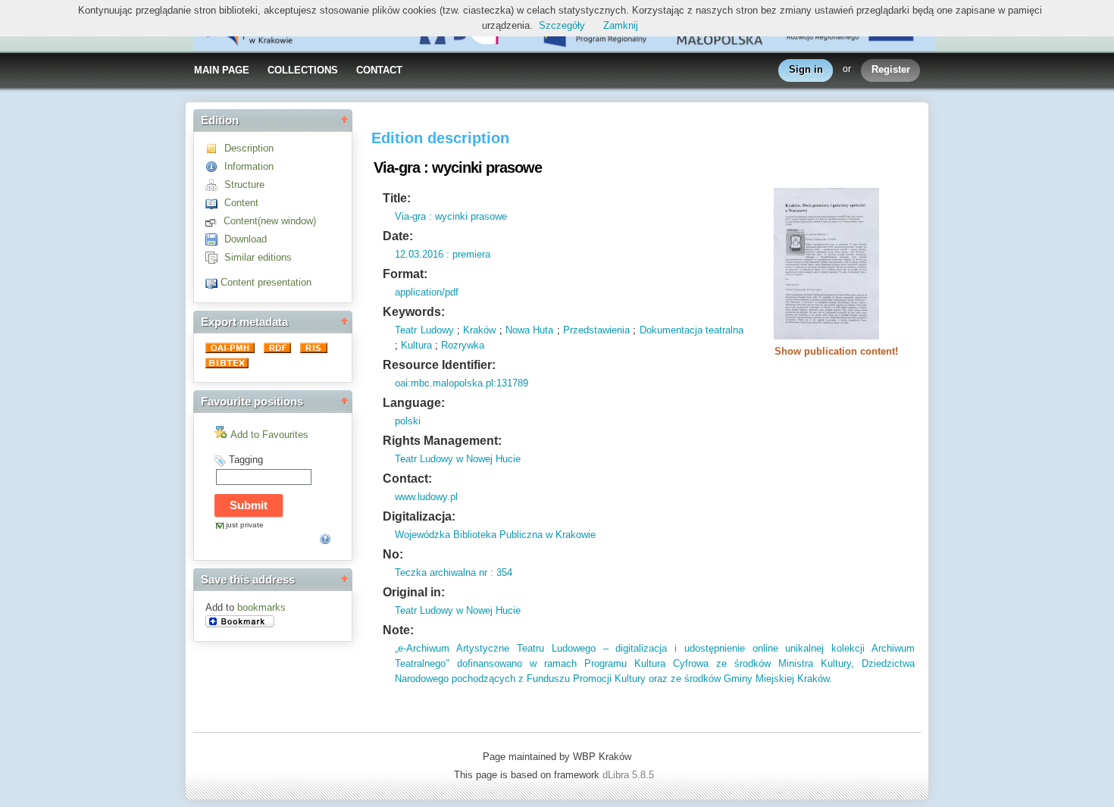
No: (393, 554)
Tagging (246, 459)
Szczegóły (562, 25)
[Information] (214, 166)
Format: (405, 273)
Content (241, 202)
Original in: (414, 592)
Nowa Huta (529, 330)
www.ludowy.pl (426, 496)
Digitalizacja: (419, 516)
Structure (244, 184)
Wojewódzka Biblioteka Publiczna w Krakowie (495, 534)
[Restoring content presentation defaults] (213, 282)
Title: (397, 198)
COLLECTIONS (303, 70)
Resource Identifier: (439, 364)
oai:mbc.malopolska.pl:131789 (461, 383)
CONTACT (379, 70)
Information (249, 166)
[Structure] (214, 184)
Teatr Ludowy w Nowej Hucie (458, 458)
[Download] (214, 239)
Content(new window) (270, 221)
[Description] (214, 148)
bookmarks (261, 607)
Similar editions (258, 257)
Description (249, 148)
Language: (414, 402)
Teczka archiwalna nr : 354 (453, 572)
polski (408, 421)
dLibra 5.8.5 (629, 774)
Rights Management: (442, 440)
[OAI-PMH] (231, 349)
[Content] (214, 202)
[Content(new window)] (214, 221)
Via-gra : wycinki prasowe (451, 216)
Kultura (416, 345)
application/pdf (426, 292)
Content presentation (266, 282)
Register (890, 69)
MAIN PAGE (221, 70)
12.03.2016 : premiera (442, 254)
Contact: (407, 478)
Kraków (479, 330)
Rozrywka (462, 345)
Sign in (806, 69)
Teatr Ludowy (424, 330)
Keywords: (414, 311)
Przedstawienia (596, 330)
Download (245, 239)
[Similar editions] (214, 257)
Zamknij (620, 25)
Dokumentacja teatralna (691, 330)
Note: (398, 630)
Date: (398, 236)
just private (245, 525)
